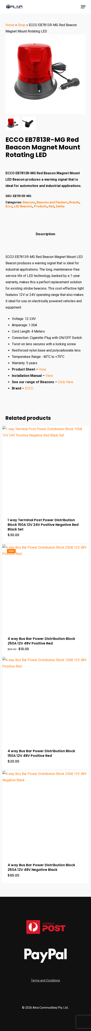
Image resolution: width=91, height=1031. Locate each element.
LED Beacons (23, 206)
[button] (83, 7)
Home (10, 25)
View (42, 369)
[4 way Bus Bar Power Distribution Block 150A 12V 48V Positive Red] (45, 700)
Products (40, 206)
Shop (21, 25)
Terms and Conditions (45, 980)
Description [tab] (45, 234)
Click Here (65, 382)
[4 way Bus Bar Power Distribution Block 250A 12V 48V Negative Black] (45, 814)
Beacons (29, 202)
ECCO (29, 388)
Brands (74, 202)
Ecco (9, 206)
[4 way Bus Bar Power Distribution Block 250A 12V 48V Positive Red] (45, 587)
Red (51, 206)
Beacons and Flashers (52, 202)
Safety (60, 206)
